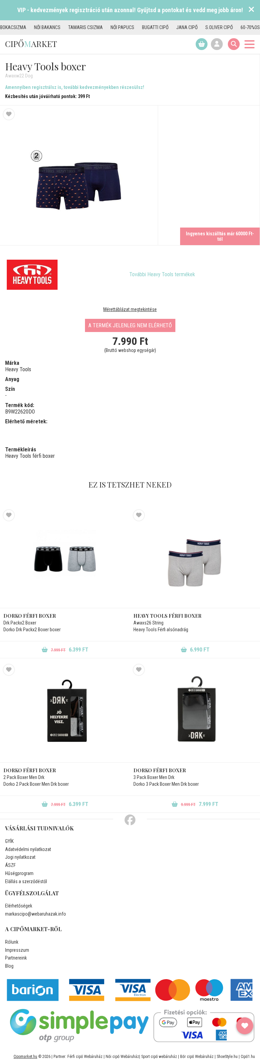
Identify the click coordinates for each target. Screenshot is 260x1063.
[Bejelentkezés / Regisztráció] (217, 44)
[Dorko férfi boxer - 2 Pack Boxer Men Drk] (65, 713)
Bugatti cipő (140, 27)
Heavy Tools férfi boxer (167, 616)
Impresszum (17, 950)
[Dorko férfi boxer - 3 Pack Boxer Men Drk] (195, 713)
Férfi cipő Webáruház (85, 1056)
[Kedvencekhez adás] (8, 114)
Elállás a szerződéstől (26, 881)
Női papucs (107, 27)
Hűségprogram (19, 873)
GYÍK (9, 841)
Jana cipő (171, 27)
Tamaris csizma (70, 27)
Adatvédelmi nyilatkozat (28, 849)
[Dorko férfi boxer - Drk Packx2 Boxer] (65, 559)
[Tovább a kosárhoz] (202, 44)
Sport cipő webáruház (159, 1056)
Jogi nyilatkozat (20, 857)
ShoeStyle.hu (227, 1056)
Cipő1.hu (248, 1056)
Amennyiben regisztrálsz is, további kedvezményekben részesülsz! (74, 87)
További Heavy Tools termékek (162, 274)
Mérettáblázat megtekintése (130, 309)
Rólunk (11, 942)
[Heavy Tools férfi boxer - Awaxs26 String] (195, 559)
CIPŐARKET (31, 43)
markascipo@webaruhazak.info (35, 914)
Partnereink (16, 958)
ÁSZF (10, 865)
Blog (9, 966)
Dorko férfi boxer (29, 616)
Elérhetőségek (18, 905)
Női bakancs (32, 27)
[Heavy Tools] (32, 274)
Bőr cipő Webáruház (197, 1056)
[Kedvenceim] (244, 1025)
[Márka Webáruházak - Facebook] (130, 820)
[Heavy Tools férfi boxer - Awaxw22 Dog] (79, 175)
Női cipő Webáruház (122, 1056)
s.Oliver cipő (204, 27)
